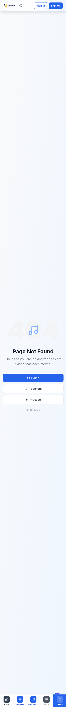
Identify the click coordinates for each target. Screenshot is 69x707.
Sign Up (56, 5)
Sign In (40, 5)
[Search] (21, 5)
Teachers (35, 388)
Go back (35, 409)
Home (35, 378)
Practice (35, 399)
